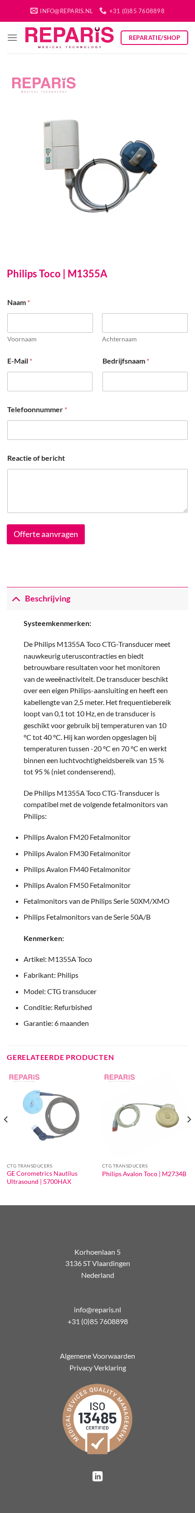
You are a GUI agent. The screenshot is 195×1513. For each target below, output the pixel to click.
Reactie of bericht (36, 457)
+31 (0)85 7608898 (98, 1321)
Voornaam (22, 339)
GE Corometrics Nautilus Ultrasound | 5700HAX (42, 1177)
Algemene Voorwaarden (97, 1355)
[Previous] (6, 1137)
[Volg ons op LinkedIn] (97, 1477)
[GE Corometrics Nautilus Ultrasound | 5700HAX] (50, 1115)
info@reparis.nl (97, 1309)
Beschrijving (47, 598)
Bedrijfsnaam (125, 360)
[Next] (188, 1137)
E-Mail (19, 360)
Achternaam (119, 339)
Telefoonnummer (37, 409)
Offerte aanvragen (46, 534)
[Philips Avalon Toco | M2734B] (145, 1115)
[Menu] (12, 37)
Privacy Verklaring (97, 1367)
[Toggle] (15, 598)
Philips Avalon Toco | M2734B (144, 1174)
